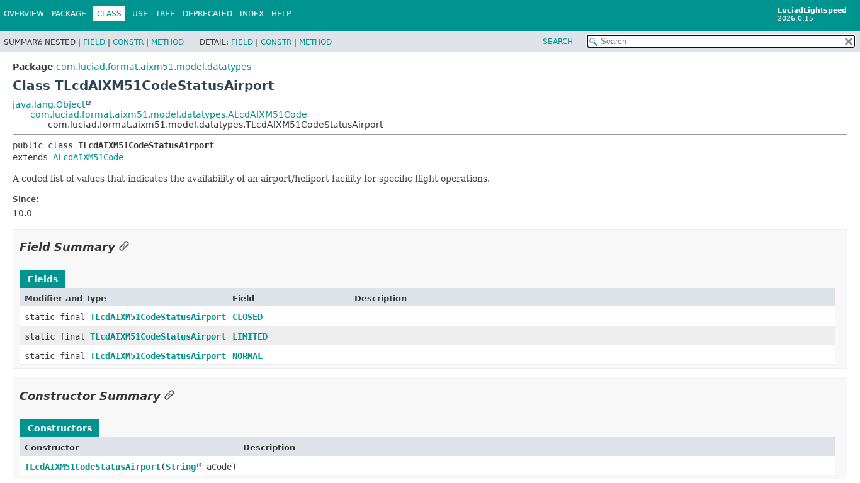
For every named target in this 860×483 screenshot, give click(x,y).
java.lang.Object (49, 104)
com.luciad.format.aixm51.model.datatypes (153, 67)
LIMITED (250, 336)
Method (167, 42)
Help (281, 13)
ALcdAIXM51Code (88, 157)
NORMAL (247, 356)
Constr (128, 42)
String (181, 467)
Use (140, 13)
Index (252, 13)
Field (94, 42)
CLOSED (247, 317)
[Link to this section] (124, 246)
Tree (165, 13)
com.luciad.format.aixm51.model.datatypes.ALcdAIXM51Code (168, 114)
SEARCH (558, 41)
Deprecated (207, 13)
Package (69, 13)
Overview (24, 13)
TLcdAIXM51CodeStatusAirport (158, 317)
